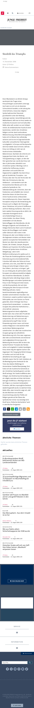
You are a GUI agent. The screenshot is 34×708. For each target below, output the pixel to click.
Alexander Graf (6, 537)
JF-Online (5, 468)
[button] (8, 13)
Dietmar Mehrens (7, 520)
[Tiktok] (26, 669)
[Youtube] (15, 669)
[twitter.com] (11, 669)
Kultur (5, 59)
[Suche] (29, 662)
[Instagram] (18, 669)
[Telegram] (22, 669)
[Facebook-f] (7, 669)
